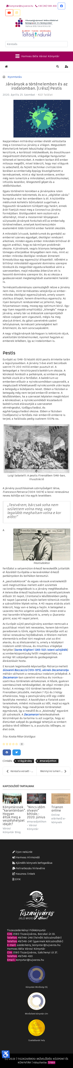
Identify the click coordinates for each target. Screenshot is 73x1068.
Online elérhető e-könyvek (58, 818)
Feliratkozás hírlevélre (30, 868)
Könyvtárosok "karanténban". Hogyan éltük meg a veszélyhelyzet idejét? (14, 815)
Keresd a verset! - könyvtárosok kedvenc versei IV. (23, 771)
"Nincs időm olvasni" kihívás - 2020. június (36, 812)
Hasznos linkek (25, 873)
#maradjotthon (48, 761)
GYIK (17, 879)
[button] (57, 66)
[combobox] (36, 44)
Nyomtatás (15, 76)
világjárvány (25, 761)
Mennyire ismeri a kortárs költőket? (55, 771)
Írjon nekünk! (23, 852)
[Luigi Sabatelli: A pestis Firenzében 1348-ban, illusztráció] (36, 448)
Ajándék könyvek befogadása (33, 862)
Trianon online (57, 808)
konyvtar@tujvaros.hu (30, 959)
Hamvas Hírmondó (27, 857)
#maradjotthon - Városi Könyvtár (36, 825)
